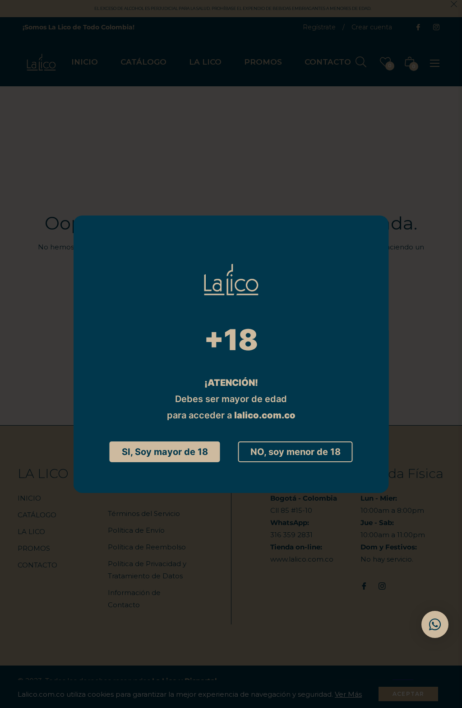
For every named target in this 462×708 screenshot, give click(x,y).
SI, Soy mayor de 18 (165, 451)
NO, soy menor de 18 (295, 451)
